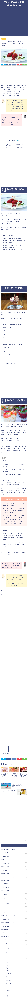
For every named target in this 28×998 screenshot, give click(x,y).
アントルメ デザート (13, 746)
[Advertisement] (14, 22)
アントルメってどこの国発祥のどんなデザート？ (15, 145)
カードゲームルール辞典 (14, 915)
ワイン (7, 995)
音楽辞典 (14, 894)
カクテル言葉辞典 (14, 943)
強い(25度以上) (9, 983)
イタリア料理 (15, 907)
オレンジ (8, 964)
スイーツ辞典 (14, 890)
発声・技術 (15, 898)
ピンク (7, 970)
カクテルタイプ (15, 945)
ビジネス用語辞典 (14, 866)
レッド (7, 962)
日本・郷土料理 (15, 905)
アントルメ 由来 (5, 751)
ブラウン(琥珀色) (9, 973)
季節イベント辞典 (14, 933)
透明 (7, 961)
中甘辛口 (8, 957)
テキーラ (8, 992)
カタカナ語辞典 (14, 853)
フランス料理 (4, 38)
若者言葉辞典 (14, 884)
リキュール (8, 996)
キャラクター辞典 (14, 929)
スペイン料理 (15, 911)
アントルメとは (12, 749)
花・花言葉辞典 (14, 940)
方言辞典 (14, 870)
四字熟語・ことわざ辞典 (14, 877)
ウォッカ (8, 990)
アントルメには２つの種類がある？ (14, 148)
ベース (15, 987)
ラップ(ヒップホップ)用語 (15, 900)
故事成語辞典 (14, 880)
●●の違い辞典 (14, 856)
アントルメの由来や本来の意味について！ (15, 150)
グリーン (8, 967)
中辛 (7, 955)
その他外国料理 (15, 912)
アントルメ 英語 (5, 749)
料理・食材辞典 (14, 903)
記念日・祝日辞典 (14, 926)
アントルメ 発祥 (5, 746)
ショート (8, 947)
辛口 (7, 954)
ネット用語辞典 (14, 887)
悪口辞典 (14, 860)
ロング (7, 948)
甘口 (7, 952)
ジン (7, 989)
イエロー (8, 965)
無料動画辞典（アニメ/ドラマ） (14, 922)
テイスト (15, 950)
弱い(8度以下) (9, 980)
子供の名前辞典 (14, 919)
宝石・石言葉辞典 (14, 936)
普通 (7, 982)
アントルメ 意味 (20, 749)
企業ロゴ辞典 (14, 873)
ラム (7, 993)
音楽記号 (15, 896)
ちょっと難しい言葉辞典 (14, 849)
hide (18, 140)
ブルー (7, 968)
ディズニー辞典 (14, 863)
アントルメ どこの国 (5, 753)
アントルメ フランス (13, 751)
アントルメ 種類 (22, 746)
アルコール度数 (15, 978)
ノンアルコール (9, 985)
